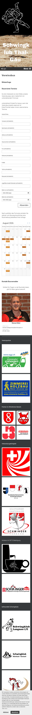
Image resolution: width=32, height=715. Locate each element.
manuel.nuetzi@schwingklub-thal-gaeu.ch (12, 327)
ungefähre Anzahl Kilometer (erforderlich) (12, 183)
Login (4, 69)
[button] (28, 223)
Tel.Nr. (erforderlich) (7, 169)
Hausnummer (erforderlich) (8, 142)
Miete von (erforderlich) (8, 190)
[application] (16, 249)
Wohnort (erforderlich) (7, 155)
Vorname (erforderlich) (7, 121)
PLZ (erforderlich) (6, 148)
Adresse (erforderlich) (7, 135)
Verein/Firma (5, 114)
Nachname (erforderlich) (8, 128)
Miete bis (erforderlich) (7, 197)
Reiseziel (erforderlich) (7, 176)
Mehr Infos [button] (4, 708)
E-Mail (3, 162)
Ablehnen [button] (6, 712)
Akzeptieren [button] (15, 712)
